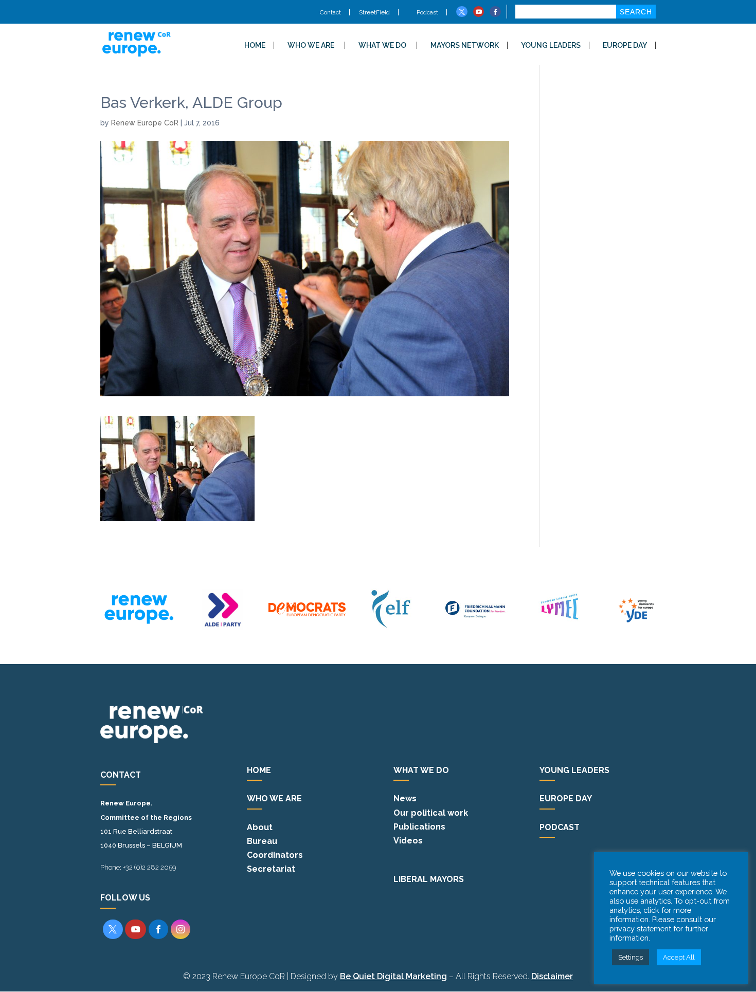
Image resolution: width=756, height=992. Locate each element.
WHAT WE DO (382, 45)
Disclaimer (552, 976)
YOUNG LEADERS (551, 45)
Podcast (426, 12)
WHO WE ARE (310, 45)
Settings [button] (630, 957)
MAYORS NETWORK (464, 45)
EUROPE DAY (625, 45)
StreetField (374, 12)
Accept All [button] (679, 957)
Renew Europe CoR (144, 123)
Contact (330, 12)
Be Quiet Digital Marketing (393, 976)
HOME (254, 45)
